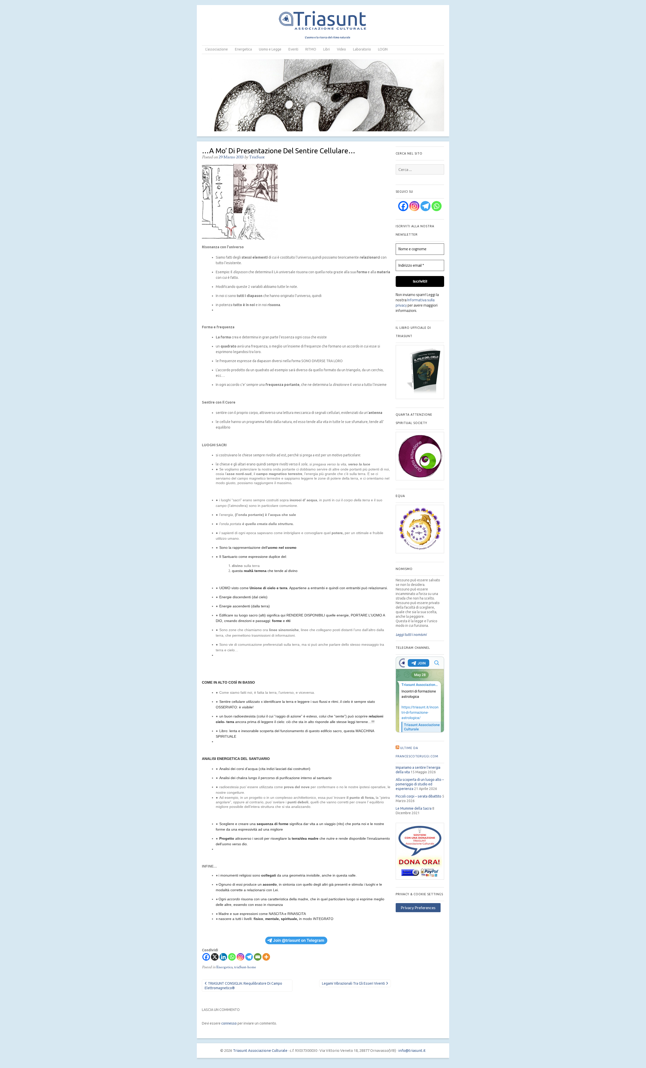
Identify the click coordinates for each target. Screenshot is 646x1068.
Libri (326, 49)
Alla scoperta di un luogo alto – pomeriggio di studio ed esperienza (420, 784)
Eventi (293, 49)
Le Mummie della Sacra (414, 808)
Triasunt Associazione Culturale (260, 1050)
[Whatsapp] (232, 957)
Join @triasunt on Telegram (298, 940)
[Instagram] (240, 957)
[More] (266, 957)
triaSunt (257, 157)
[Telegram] (249, 957)
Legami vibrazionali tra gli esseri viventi (353, 983)
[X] (215, 957)
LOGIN (383, 49)
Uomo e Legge (270, 49)
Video (341, 49)
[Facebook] (206, 957)
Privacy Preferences (418, 907)
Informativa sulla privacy (415, 302)
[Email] (257, 957)
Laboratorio (362, 49)
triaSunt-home (245, 967)
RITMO (310, 49)
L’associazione (216, 49)
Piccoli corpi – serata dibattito (418, 796)
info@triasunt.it (412, 1050)
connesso (229, 1023)
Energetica (243, 49)
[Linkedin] (223, 957)
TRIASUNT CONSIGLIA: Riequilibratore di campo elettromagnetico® (243, 985)
